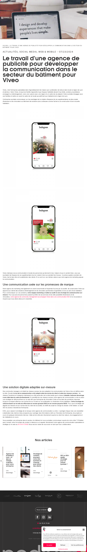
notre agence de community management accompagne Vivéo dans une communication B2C (40, 297)
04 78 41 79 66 (23, 424)
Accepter (49, 545)
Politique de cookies (63, 549)
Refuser (62, 545)
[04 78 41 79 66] (37, 523)
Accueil (5, 45)
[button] (83, 530)
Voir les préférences (77, 545)
